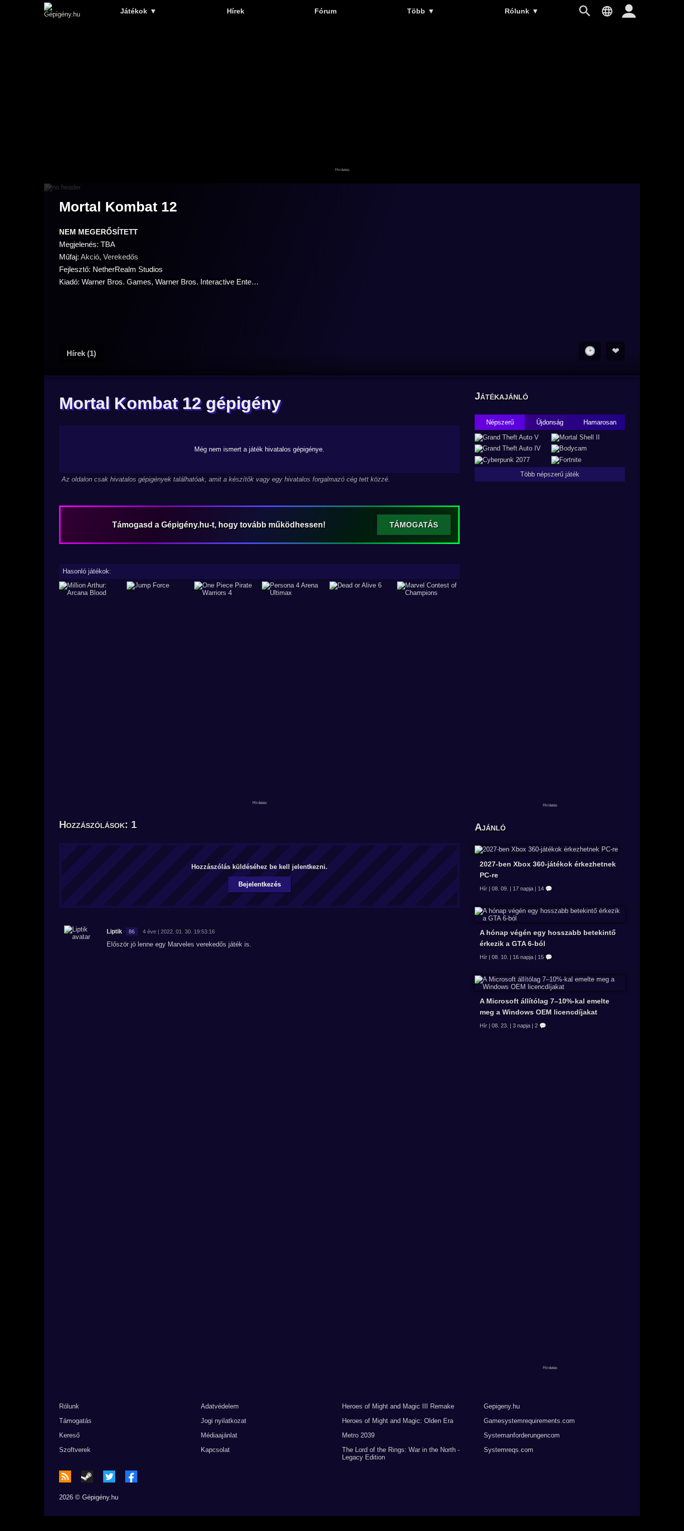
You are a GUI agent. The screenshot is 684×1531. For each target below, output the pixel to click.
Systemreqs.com (508, 1450)
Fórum (325, 11)
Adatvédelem (220, 1406)
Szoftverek (75, 1450)
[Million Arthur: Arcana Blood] (90, 589)
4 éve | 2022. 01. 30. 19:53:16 (179, 931)
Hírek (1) (81, 353)
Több (421, 11)
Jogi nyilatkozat (223, 1420)
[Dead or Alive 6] (360, 589)
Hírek (235, 11)
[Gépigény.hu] (62, 14)
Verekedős (120, 256)
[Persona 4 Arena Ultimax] (293, 589)
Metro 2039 (358, 1435)
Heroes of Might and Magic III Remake (398, 1406)
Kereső (69, 1435)
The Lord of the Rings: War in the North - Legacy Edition (401, 1453)
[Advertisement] (342, 103)
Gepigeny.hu (502, 1406)
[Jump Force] (158, 589)
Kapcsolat (215, 1450)
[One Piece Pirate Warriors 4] (225, 589)
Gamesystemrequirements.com (529, 1420)
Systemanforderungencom (522, 1435)
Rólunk (522, 11)
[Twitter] (109, 1476)
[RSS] (65, 1476)
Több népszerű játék (549, 474)
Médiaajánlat (219, 1435)
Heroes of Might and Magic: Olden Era (397, 1420)
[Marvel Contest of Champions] (428, 589)
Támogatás (75, 1420)
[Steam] (87, 1476)
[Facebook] (131, 1476)
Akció (90, 256)
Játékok (138, 11)
